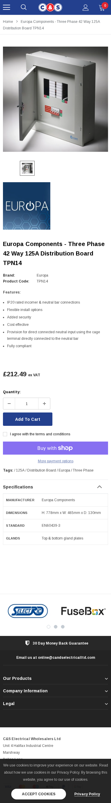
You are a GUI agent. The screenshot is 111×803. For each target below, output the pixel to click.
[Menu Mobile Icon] (6, 7)
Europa (42, 275)
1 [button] (48, 627)
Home (8, 22)
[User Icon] (86, 7)
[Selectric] (28, 611)
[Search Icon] (24, 7)
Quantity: (12, 392)
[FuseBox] (83, 611)
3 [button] (63, 627)
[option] (55, 99)
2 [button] (55, 627)
